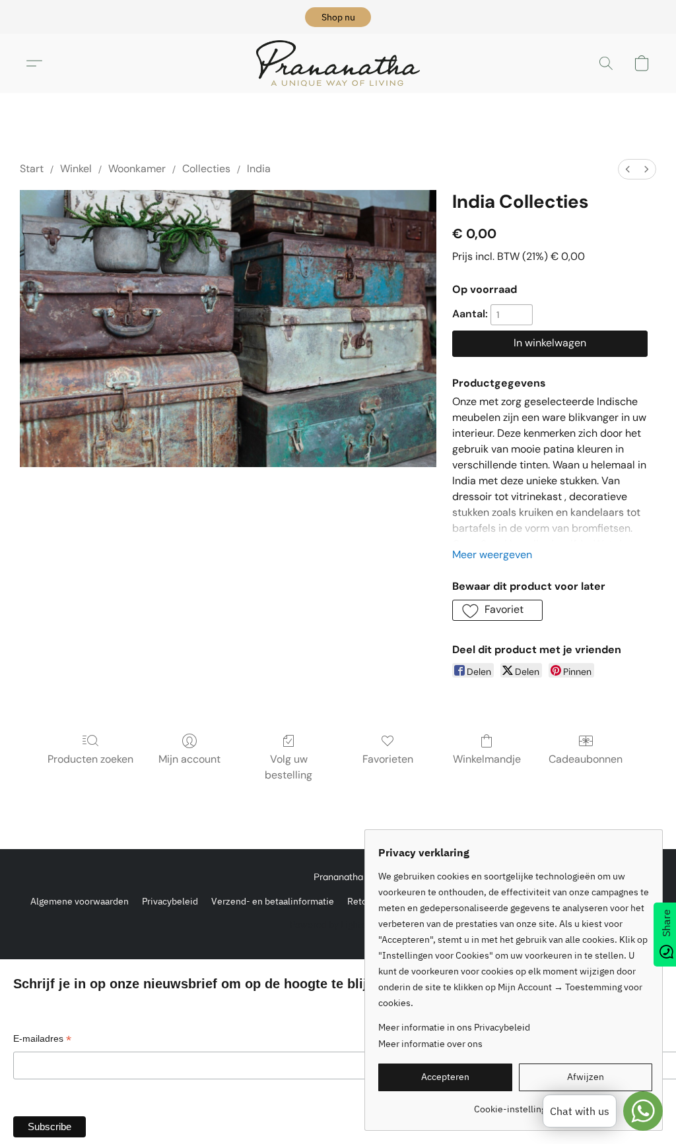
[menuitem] (628, 169)
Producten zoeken (90, 759)
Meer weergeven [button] (492, 554)
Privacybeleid (170, 901)
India (259, 168)
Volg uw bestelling (288, 767)
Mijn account (189, 759)
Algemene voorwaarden (79, 901)
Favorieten (387, 759)
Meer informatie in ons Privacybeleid (454, 1027)
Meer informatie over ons (430, 1044)
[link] (515, 1104)
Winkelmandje (487, 759)
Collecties (206, 168)
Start (32, 168)
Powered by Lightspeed (338, 924)
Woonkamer (137, 168)
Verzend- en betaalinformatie (272, 901)
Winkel (76, 168)
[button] (338, 17)
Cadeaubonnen (586, 759)
